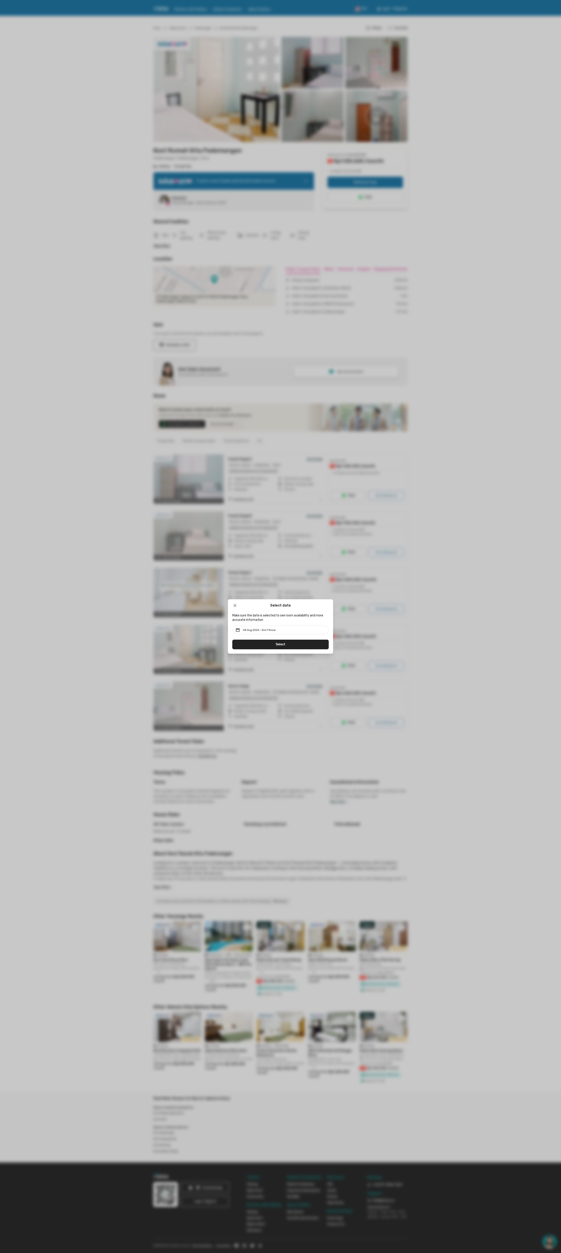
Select (280, 644)
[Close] (235, 605)
